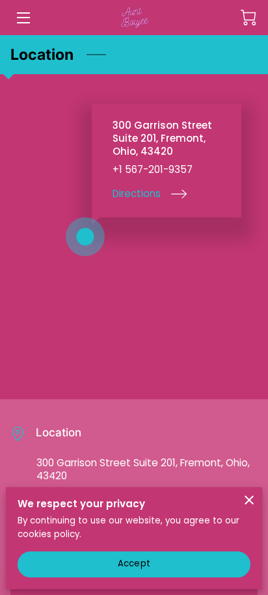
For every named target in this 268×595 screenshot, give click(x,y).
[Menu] (22, 18)
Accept (134, 563)
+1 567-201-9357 (153, 169)
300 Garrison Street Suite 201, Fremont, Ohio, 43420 (143, 469)
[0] (248, 17)
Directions (137, 193)
